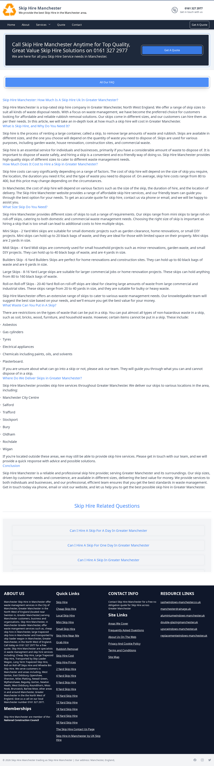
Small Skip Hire (65, 629)
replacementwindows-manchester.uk (183, 635)
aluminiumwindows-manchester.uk (182, 615)
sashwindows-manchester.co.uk (180, 602)
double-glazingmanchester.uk (179, 622)
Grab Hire (62, 642)
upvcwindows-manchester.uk (178, 629)
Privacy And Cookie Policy (124, 643)
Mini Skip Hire (65, 622)
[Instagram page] (202, 760)
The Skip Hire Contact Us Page (75, 729)
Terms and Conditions (122, 650)
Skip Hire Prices (66, 662)
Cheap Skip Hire (66, 609)
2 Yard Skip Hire (66, 669)
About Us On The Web (122, 637)
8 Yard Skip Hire (66, 689)
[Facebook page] (195, 760)
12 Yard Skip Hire (67, 702)
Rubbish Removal (67, 649)
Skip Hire (62, 602)
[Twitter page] (209, 760)
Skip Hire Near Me (67, 635)
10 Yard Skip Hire (67, 696)
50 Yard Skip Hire (67, 722)
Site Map (113, 657)
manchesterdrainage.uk (175, 609)
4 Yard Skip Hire (66, 676)
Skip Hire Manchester (40, 8)
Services (41, 25)
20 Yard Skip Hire (67, 716)
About (25, 25)
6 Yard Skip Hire (66, 682)
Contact (77, 25)
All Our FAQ (107, 82)
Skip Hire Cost (65, 656)
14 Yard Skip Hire (67, 709)
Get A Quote (199, 25)
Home (11, 25)
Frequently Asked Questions (126, 630)
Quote (61, 25)
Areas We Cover (118, 623)
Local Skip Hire (65, 615)
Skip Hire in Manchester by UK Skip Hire (78, 738)
